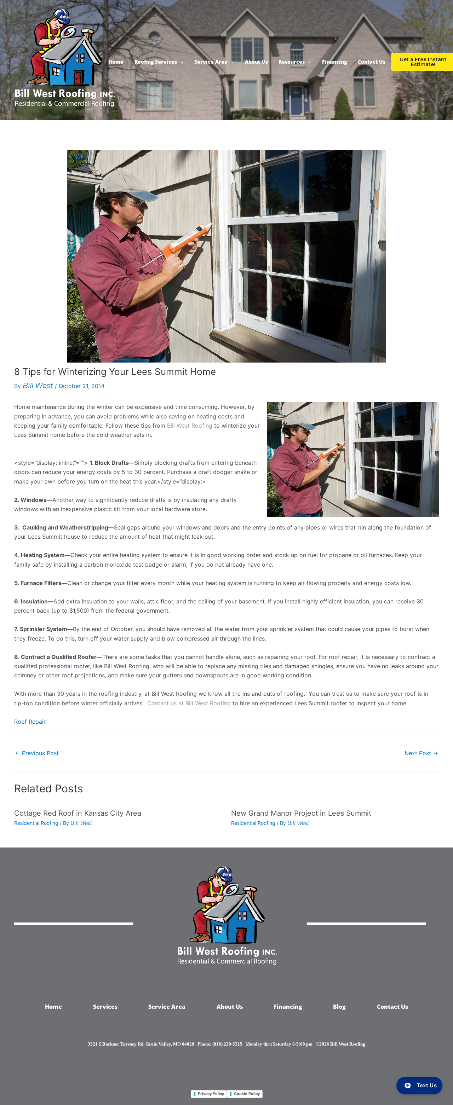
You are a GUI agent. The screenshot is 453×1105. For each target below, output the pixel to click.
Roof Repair (30, 721)
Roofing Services (155, 61)
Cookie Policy (247, 1093)
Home (116, 61)
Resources (292, 61)
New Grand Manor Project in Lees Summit (301, 813)
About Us (256, 61)
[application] (180, 62)
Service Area (211, 61)
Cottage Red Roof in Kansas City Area (77, 813)
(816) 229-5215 (227, 1044)
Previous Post (37, 753)
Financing (334, 61)
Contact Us (371, 61)
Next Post (421, 753)
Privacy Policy (211, 1093)
